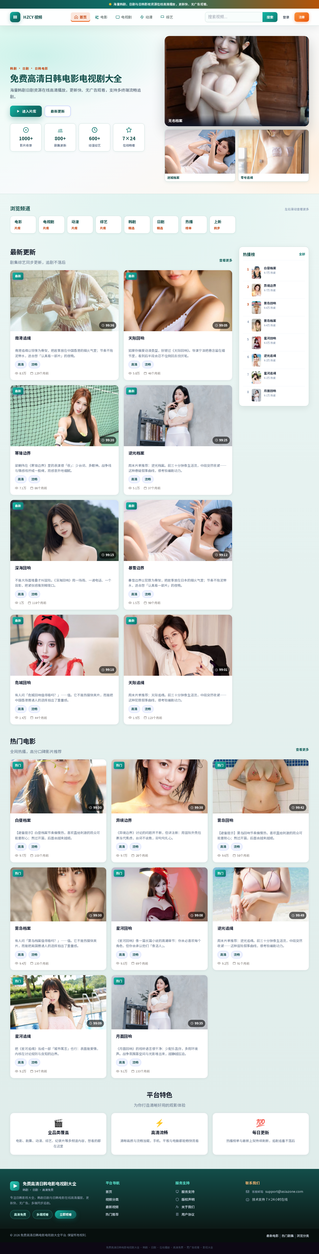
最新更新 (58, 111)
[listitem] (23, 225)
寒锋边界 (23, 453)
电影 (103, 16)
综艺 (169, 16)
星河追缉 (23, 1036)
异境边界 (124, 820)
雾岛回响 (225, 820)
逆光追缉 (225, 928)
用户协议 (188, 1214)
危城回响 (23, 682)
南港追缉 (23, 338)
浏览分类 (303, 1235)
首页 (83, 16)
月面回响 (124, 1036)
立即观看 (66, 1214)
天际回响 (136, 338)
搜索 (270, 16)
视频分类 (112, 1199)
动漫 (148, 16)
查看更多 (225, 260)
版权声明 (188, 1199)
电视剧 (126, 16)
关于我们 (188, 1206)
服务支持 (188, 1191)
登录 (286, 16)
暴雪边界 (136, 568)
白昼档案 (23, 820)
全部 (302, 254)
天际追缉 (136, 682)
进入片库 (29, 111)
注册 (302, 16)
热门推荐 (112, 1214)
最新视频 (112, 1206)
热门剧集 (288, 1235)
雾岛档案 (23, 928)
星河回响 (124, 928)
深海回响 (23, 568)
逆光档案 (136, 453)
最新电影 (272, 1235)
